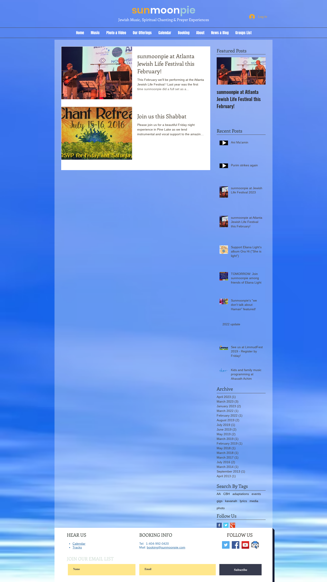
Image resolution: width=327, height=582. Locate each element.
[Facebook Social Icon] (235, 545)
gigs (219, 501)
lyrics (243, 501)
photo (221, 508)
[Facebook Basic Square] (219, 525)
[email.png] (255, 545)
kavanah (231, 501)
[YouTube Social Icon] (245, 545)
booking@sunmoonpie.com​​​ (166, 547)
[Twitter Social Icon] (226, 545)
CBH (226, 494)
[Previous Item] (224, 71)
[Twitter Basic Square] (225, 525)
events (256, 494)
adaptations (240, 494)
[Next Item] (258, 71)
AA (219, 494)
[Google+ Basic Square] (232, 525)
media (254, 501)
